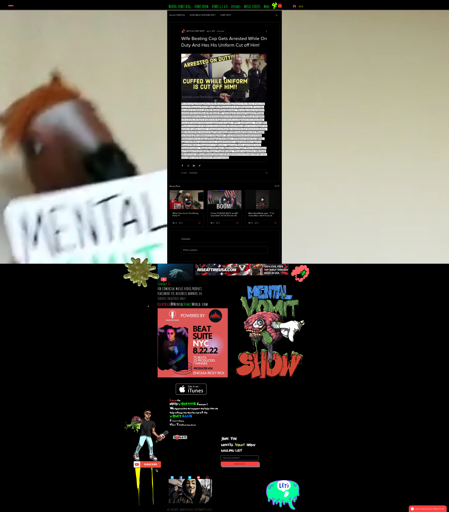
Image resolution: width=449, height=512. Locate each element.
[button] (280, 5)
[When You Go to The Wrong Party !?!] (186, 199)
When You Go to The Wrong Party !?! (185, 214)
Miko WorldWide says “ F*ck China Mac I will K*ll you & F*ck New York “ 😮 (261, 214)
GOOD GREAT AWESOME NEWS (202, 15)
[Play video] (224, 78)
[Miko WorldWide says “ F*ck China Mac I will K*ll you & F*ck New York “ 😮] (262, 199)
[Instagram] (207, 477)
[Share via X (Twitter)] (188, 165)
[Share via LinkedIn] (194, 165)
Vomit (187, 304)
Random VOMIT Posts (177, 15)
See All (277, 186)
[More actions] (266, 31)
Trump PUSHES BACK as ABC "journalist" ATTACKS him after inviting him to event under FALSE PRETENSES (224, 214)
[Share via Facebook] (182, 165)
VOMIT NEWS (225, 15)
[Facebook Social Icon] (180, 477)
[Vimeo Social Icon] (189, 477)
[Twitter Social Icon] (172, 477)
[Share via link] (199, 165)
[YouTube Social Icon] (198, 477)
